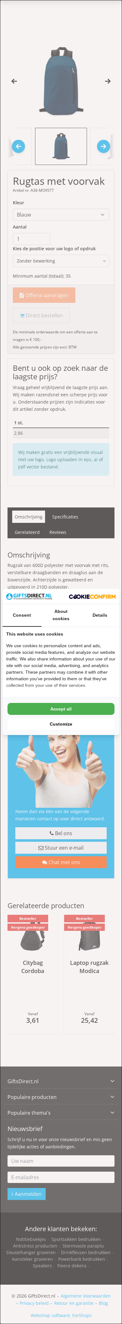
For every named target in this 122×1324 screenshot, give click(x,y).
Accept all (61, 708)
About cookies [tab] (61, 615)
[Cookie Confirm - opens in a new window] (92, 596)
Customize (61, 724)
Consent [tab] (22, 615)
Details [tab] (100, 615)
